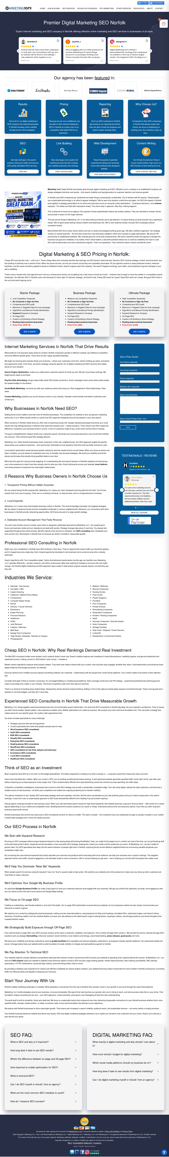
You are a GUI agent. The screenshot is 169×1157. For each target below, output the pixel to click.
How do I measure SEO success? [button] (27, 1101)
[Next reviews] (157, 490)
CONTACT (159, 8)
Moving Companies (100, 589)
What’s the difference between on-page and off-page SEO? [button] (40, 1058)
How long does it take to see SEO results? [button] (32, 1050)
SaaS (95, 618)
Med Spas (14, 630)
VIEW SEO (23, 171)
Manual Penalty (32, 310)
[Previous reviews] (122, 490)
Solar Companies (100, 624)
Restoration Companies (102, 612)
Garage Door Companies (20, 633)
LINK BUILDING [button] (53, 8)
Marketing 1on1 (30, 1134)
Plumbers (96, 600)
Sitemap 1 (75, 1146)
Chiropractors (15, 597)
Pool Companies (99, 603)
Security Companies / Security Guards (108, 621)
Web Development (105, 143)
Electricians (15, 609)
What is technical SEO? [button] (22, 1075)
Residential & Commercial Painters (107, 636)
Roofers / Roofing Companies (105, 615)
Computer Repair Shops (20, 600)
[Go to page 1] (137, 507)
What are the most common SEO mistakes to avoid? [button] (37, 1092)
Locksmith (97, 633)
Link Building (64, 143)
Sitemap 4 (93, 1146)
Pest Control (98, 594)
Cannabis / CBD (17, 589)
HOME (42, 8)
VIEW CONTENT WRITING (146, 171)
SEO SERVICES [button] (68, 8)
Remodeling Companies (102, 609)
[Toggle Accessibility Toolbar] (164, 1152)
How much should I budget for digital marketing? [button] (117, 1054)
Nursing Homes (99, 592)
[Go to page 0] (135, 507)
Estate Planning (16, 612)
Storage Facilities (100, 627)
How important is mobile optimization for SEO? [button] (34, 1067)
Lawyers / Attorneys (18, 627)
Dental (13, 603)
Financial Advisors (18, 615)
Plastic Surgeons (99, 597)
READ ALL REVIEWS (139, 512)
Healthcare (14, 618)
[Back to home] (18, 8)
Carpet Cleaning (17, 592)
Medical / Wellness (100, 586)
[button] (150, 51)
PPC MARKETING (106, 8)
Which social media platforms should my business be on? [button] (122, 1062)
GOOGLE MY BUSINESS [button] (87, 8)
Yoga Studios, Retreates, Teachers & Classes (28, 636)
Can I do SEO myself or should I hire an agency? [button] (35, 1084)
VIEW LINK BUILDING (64, 171)
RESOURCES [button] (139, 8)
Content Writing (146, 143)
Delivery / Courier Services (21, 606)
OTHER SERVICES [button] (123, 8)
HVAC (12, 621)
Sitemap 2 (81, 1146)
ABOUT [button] (150, 8)
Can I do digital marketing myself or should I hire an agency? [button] (124, 1079)
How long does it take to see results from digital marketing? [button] (123, 1071)
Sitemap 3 (87, 1146)
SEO (23, 143)
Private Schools (99, 606)
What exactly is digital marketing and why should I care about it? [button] (124, 1043)
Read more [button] (25, 61)
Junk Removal (16, 624)
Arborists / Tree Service (19, 586)
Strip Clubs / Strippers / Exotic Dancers (108, 630)
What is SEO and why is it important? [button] (29, 1041)
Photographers (16, 639)
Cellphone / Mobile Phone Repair (24, 594)
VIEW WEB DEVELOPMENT (105, 174)
